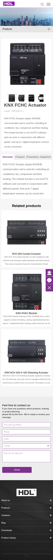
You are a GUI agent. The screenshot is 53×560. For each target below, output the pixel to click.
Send (17, 470)
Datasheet (45, 157)
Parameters (33, 157)
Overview (8, 157)
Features (20, 157)
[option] (26, 64)
